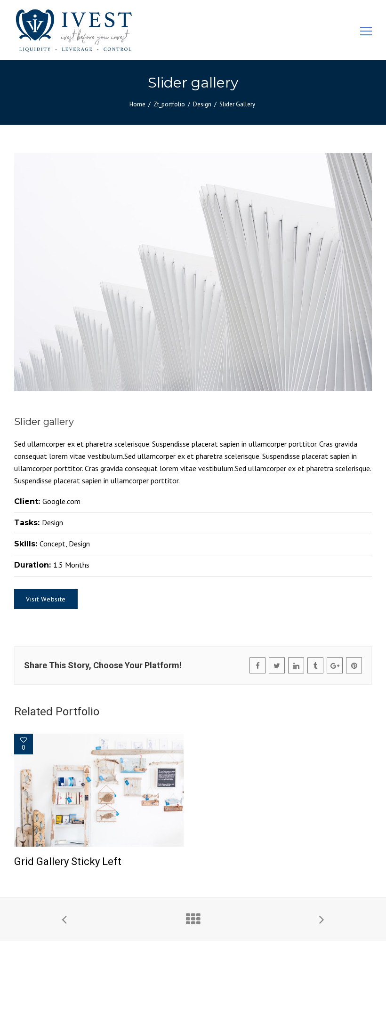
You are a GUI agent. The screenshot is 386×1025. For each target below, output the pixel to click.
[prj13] (193, 272)
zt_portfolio (169, 104)
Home (137, 104)
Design (202, 104)
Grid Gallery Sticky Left (67, 861)
